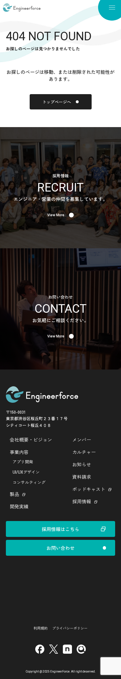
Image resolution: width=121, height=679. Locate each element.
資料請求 (81, 477)
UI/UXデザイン (26, 472)
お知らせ (81, 464)
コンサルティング (29, 482)
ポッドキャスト (88, 489)
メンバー (81, 440)
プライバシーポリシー (70, 627)
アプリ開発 (23, 462)
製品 (14, 494)
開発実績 (19, 507)
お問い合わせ (60, 547)
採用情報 (81, 502)
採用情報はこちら (60, 528)
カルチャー (84, 452)
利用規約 (40, 627)
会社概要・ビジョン (31, 440)
